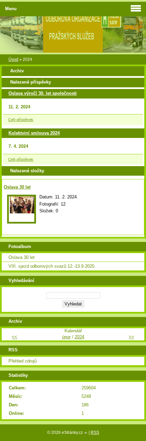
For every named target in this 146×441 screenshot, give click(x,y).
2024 (79, 336)
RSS (95, 432)
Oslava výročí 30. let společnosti (42, 93)
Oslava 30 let (17, 187)
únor (66, 336)
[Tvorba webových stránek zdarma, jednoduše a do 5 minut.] (86, 433)
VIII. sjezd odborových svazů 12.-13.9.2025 (51, 266)
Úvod (13, 59)
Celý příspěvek (20, 120)
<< (14, 336)
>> (131, 336)
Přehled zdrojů (22, 361)
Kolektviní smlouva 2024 (34, 133)
